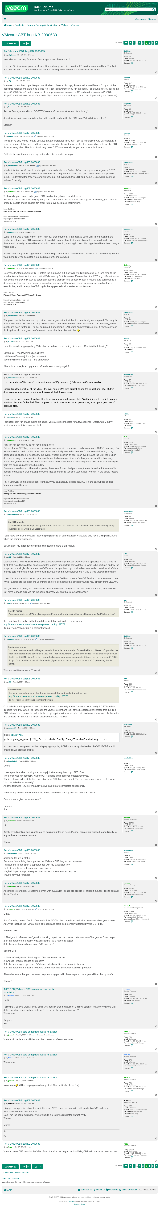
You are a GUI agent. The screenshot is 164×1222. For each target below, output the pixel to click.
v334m (126, 338)
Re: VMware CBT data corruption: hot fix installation (30, 1031)
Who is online (10, 1178)
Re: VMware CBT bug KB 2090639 (24, 51)
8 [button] (153, 42)
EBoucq (127, 989)
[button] (125, 43)
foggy (126, 1144)
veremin (127, 817)
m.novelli (127, 1100)
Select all (17, 735)
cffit (125, 554)
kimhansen (128, 162)
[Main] (18, 7)
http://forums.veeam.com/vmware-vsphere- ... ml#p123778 (34, 624)
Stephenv (127, 104)
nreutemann (128, 374)
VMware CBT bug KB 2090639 (29, 35)
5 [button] (143, 42)
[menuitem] (152, 19)
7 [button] (149, 42)
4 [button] (139, 42)
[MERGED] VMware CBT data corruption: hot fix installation (29, 991)
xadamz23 (128, 725)
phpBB (71, 1201)
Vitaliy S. (127, 906)
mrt (125, 600)
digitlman (127, 51)
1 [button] (134, 42)
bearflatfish (128, 758)
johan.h (127, 1032)
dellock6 (127, 188)
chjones (127, 78)
